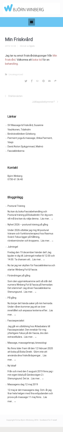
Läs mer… (46, 218)
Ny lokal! (12, 365)
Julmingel (13, 246)
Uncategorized (16, 74)
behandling (11, 63)
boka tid (37, 59)
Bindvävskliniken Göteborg (21, 133)
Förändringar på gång (19, 275)
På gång (12, 297)
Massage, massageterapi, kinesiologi (27, 342)
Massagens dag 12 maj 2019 (23, 384)
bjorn (32, 46)
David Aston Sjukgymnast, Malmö (25, 146)
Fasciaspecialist (16, 320)
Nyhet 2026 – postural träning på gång (28, 224)
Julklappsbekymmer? (43, 101)
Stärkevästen (15, 96)
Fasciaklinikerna (16, 151)
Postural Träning (16, 206)
